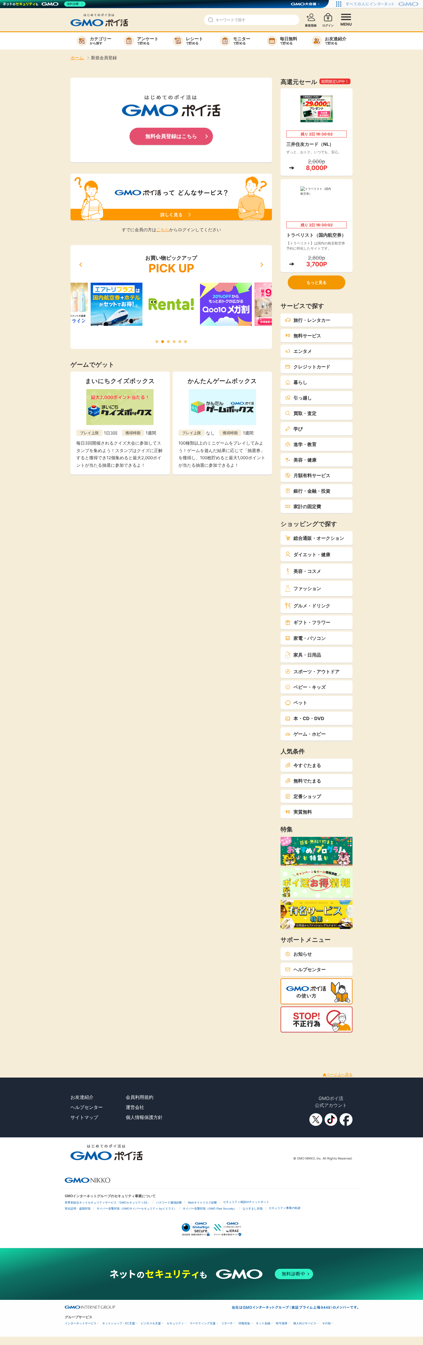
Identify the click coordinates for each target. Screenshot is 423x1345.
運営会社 (135, 1107)
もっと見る (316, 282)
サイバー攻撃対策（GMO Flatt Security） (210, 1208)
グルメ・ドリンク (312, 606)
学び (298, 429)
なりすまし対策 (253, 1208)
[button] (80, 264)
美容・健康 (305, 460)
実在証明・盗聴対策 (78, 1208)
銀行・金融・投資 (312, 491)
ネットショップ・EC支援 (118, 1323)
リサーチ (227, 1323)
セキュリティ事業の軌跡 (284, 1208)
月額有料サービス (312, 475)
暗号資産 (281, 1323)
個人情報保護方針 (144, 1117)
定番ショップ (307, 796)
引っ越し (303, 398)
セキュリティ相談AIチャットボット (246, 1202)
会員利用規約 (139, 1097)
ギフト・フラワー (312, 622)
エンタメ (303, 351)
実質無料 (303, 812)
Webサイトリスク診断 (202, 1202)
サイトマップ (84, 1117)
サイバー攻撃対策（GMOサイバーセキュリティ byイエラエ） (137, 1208)
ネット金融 (263, 1323)
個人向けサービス (304, 1323)
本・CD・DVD (309, 718)
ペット (300, 702)
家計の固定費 (307, 506)
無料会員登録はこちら (171, 136)
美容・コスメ (307, 571)
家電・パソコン (310, 638)
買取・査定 (305, 413)
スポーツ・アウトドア (317, 671)
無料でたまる (307, 781)
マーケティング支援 (203, 1323)
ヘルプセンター (310, 969)
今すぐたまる (307, 765)
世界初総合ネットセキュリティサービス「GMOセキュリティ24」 (107, 1202)
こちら (162, 229)
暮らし (300, 382)
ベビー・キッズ (310, 687)
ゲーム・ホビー (310, 734)
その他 (326, 1323)
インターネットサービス (80, 1323)
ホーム (77, 57)
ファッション (307, 588)
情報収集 (244, 1323)
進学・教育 (305, 444)
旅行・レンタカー (312, 320)
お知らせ (303, 954)
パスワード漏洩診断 (169, 1202)
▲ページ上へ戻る (337, 1074)
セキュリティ (175, 1323)
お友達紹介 (82, 1097)
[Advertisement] (104, 1045)
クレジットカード (312, 367)
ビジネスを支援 (151, 1323)
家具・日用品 (307, 655)
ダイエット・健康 (312, 554)
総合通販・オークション (319, 538)
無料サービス (307, 335)
